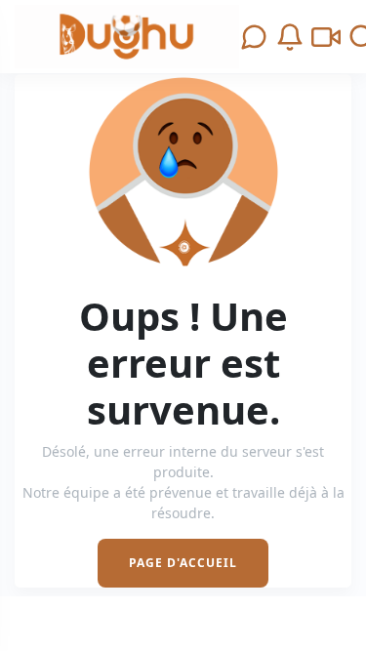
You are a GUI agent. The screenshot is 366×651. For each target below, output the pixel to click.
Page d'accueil (183, 562)
